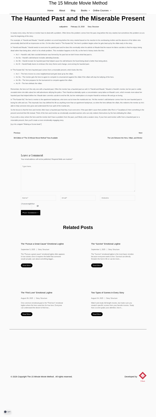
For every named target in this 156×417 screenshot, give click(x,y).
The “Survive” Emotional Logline (105, 244)
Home (50, 10)
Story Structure (93, 27)
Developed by (131, 377)
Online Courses (101, 10)
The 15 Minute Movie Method (40, 377)
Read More (27, 265)
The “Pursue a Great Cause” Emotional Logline (42, 244)
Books (84, 10)
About (62, 10)
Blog (73, 10)
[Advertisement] (78, 400)
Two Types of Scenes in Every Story (107, 293)
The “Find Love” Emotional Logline (36, 293)
